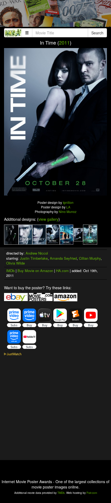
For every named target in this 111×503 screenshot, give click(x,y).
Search (97, 32)
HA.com (62, 270)
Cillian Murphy (90, 258)
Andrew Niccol (37, 253)
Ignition (68, 202)
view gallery (48, 219)
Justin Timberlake (34, 258)
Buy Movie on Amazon (35, 270)
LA (68, 207)
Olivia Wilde (15, 263)
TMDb (61, 493)
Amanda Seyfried (63, 258)
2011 (64, 42)
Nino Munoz (68, 211)
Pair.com (91, 493)
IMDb (10, 270)
